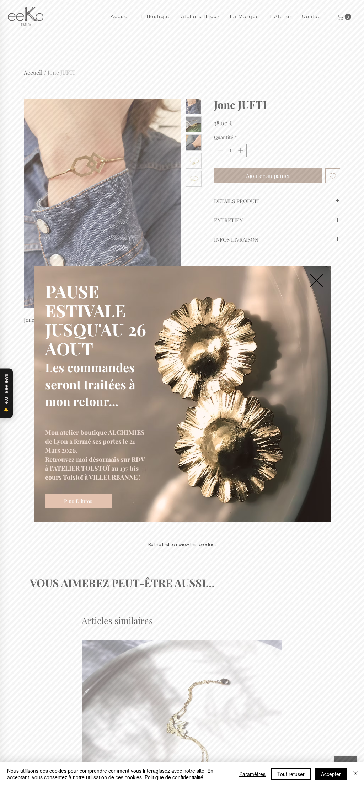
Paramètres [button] (252, 773)
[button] (316, 280)
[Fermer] (355, 773)
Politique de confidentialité (174, 777)
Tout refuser (291, 773)
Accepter (331, 773)
